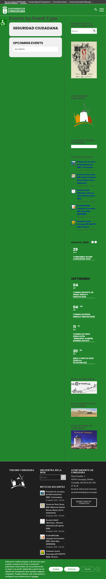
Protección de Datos (60, 2)
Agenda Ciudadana (11, 3)
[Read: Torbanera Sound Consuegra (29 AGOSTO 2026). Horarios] (73, 222)
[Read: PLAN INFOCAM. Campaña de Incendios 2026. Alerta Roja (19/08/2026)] (73, 207)
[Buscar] (94, 10)
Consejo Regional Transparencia (39, 2)
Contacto (23, 3)
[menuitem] (39, 2)
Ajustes (88, 569)
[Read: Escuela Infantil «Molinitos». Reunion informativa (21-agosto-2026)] (73, 191)
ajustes (35, 576)
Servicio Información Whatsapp (80, 2)
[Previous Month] (92, 242)
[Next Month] (95, 242)
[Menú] (100, 10)
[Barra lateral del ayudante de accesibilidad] (3, 22)
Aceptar (56, 569)
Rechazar (72, 569)
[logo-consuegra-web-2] (16, 10)
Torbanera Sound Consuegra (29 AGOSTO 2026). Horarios (86, 224)
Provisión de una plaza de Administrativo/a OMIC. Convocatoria (86, 164)
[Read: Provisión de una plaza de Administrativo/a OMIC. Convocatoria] (73, 163)
